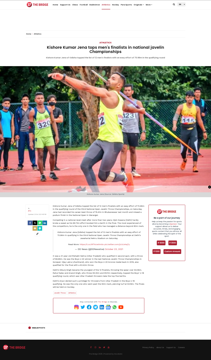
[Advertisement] (105, 23)
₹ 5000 (161, 242)
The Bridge (102, 302)
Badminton (95, 5)
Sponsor (173, 224)
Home (55, 5)
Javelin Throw (60, 293)
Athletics (106, 5)
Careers (181, 347)
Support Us (65, 5)
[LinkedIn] (44, 222)
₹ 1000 (156, 251)
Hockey (115, 5)
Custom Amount (172, 251)
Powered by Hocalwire (113, 354)
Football (84, 5)
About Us (160, 347)
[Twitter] (34, 222)
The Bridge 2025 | (96, 354)
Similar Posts (38, 328)
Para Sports (126, 5)
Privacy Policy (148, 347)
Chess (75, 5)
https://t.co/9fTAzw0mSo (92, 244)
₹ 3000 (172, 242)
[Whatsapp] (39, 222)
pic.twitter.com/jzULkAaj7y (117, 244)
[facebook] (30, 222)
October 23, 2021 (114, 249)
